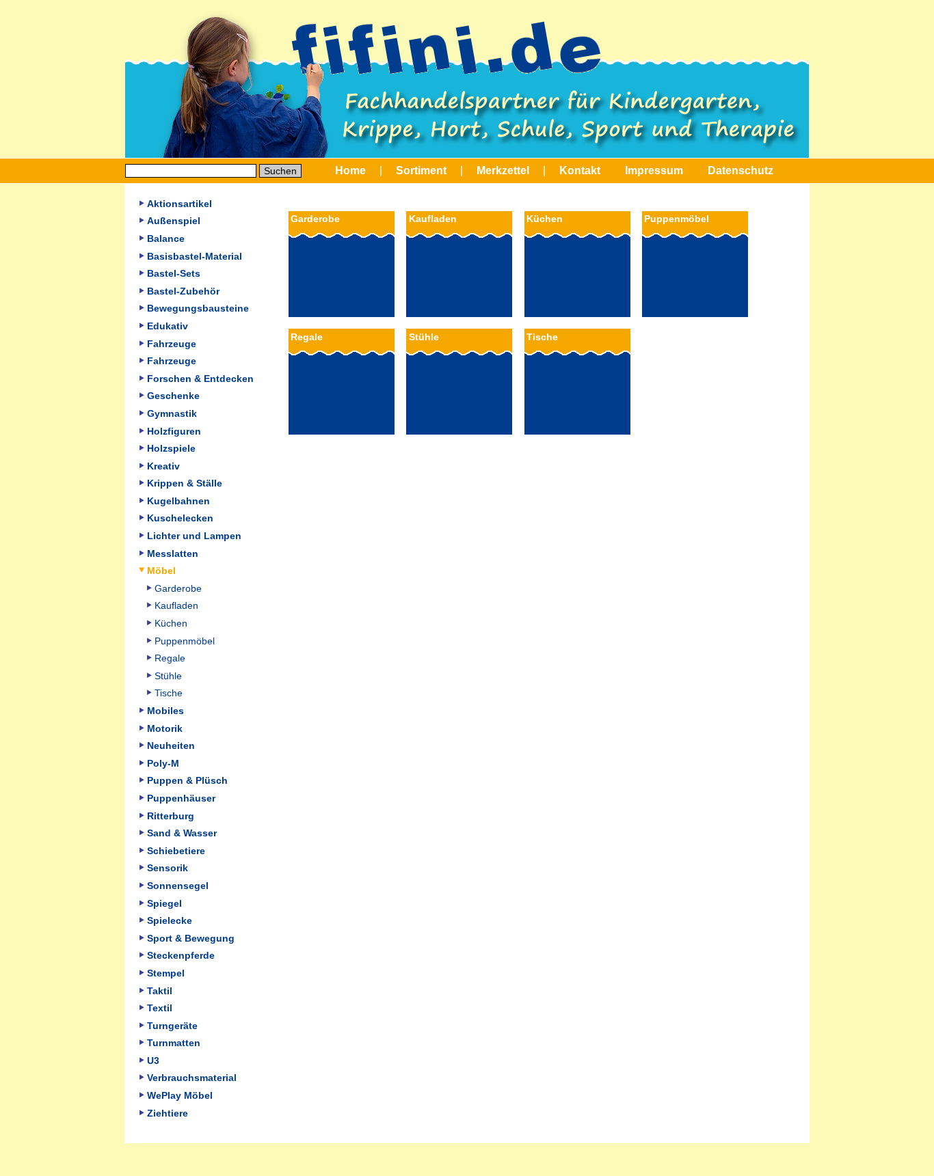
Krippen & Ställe (184, 483)
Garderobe (178, 588)
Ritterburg (170, 815)
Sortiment (421, 170)
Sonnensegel (178, 885)
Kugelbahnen (178, 500)
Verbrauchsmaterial (192, 1077)
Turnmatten (173, 1042)
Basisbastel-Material (194, 256)
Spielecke (169, 920)
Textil (159, 1007)
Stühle (168, 675)
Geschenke (173, 395)
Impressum (654, 170)
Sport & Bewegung (191, 938)
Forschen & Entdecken (200, 378)
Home (350, 170)
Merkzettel (503, 170)
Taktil (159, 990)
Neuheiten (171, 745)
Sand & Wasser (182, 833)
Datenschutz (740, 170)
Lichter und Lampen (194, 535)
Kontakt (579, 170)
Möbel (161, 570)
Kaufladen (176, 605)
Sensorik (167, 867)
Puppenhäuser (181, 798)
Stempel (166, 973)
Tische (169, 692)
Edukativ (167, 325)
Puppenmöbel (185, 640)
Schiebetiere (176, 850)
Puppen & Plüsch (187, 780)
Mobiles (165, 710)
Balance (166, 238)
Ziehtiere (167, 1113)
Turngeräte (172, 1025)
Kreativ (163, 466)
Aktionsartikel (179, 203)
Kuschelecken (180, 517)
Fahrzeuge (171, 343)
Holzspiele (171, 448)
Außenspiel (173, 220)
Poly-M (163, 763)
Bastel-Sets (173, 273)
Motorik (165, 728)
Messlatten (172, 553)
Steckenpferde (181, 955)
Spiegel (164, 903)
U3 (153, 1060)
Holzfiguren (174, 431)
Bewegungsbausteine (198, 308)
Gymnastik (172, 413)
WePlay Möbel (180, 1095)
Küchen (171, 623)
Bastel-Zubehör (183, 291)
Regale (170, 658)
